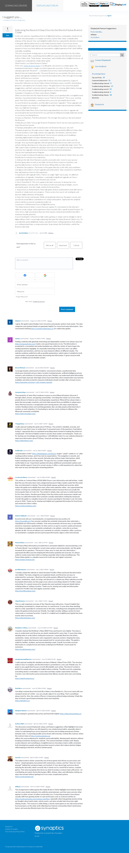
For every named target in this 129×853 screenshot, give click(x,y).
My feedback (95, 37)
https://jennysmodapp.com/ (25, 414)
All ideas (93, 35)
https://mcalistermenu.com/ (25, 649)
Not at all (51, 246)
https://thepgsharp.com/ (24, 441)
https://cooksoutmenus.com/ (25, 506)
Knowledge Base (98, 74)
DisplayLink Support (11, 829)
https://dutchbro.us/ (22, 701)
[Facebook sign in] (25, 275)
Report (50, 321)
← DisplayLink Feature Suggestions (14, 20)
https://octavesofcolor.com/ (25, 344)
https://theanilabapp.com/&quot (44, 454)
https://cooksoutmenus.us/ (40, 736)
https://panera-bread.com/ (25, 560)
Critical (77, 246)
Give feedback (100, 66)
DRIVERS (16, 5)
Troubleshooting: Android (100, 92)
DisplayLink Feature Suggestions (103, 28)
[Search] (122, 55)
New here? (35, 302)
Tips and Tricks (97, 78)
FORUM (47, 5)
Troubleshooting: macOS (100, 89)
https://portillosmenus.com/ (25, 591)
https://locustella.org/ (23, 521)
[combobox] (106, 55)
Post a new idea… (97, 32)
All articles (95, 98)
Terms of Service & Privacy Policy (15, 831)
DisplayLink (99, 104)
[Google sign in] (45, 275)
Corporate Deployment (99, 80)
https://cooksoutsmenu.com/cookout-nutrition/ (32, 799)
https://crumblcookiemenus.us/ (42, 329)
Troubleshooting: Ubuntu (100, 95)
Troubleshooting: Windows (101, 86)
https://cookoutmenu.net (24, 777)
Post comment (67, 309)
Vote (7, 35)
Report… (51, 233)
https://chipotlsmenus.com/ (25, 618)
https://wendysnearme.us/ (24, 678)
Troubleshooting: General (100, 83)
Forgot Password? (22, 297)
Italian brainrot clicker (32, 66)
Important (64, 246)
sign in (109, 15)
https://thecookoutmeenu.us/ (71, 714)
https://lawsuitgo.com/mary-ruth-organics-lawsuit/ (33, 382)
